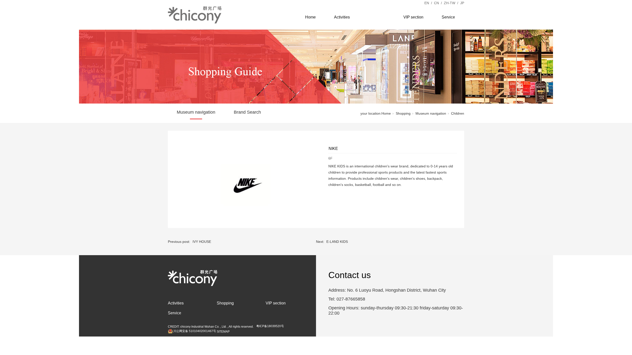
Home (310, 17)
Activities (342, 17)
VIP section (413, 17)
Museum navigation (196, 112)
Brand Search (247, 112)
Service (448, 17)
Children (457, 113)
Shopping (376, 17)
